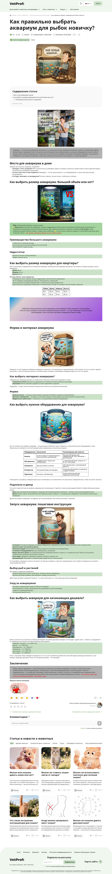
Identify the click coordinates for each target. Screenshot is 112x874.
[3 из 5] (18, 706)
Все (12, 743)
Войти (98, 3)
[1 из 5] (11, 706)
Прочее (55, 743)
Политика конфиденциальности (60, 852)
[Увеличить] (44, 112)
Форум (62, 9)
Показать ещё (17, 103)
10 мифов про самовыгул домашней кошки (26, 712)
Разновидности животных (75, 743)
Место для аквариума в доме (22, 95)
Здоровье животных (22, 743)
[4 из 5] (21, 706)
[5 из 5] (25, 706)
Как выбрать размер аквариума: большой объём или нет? (33, 97)
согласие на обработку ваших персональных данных (62, 866)
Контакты (26, 852)
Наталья (93, 706)
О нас (19, 852)
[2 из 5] (14, 706)
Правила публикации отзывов (84, 852)
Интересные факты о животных (40, 743)
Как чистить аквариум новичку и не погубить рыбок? (43, 233)
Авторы (44, 852)
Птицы (62, 743)
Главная (14, 15)
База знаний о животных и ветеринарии (23, 9)
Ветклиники (74, 9)
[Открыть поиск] (81, 3)
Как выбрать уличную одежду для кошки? (86, 712)
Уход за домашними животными (40, 15)
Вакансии (35, 852)
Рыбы (33, 40)
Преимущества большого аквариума (27, 100)
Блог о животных (49, 9)
